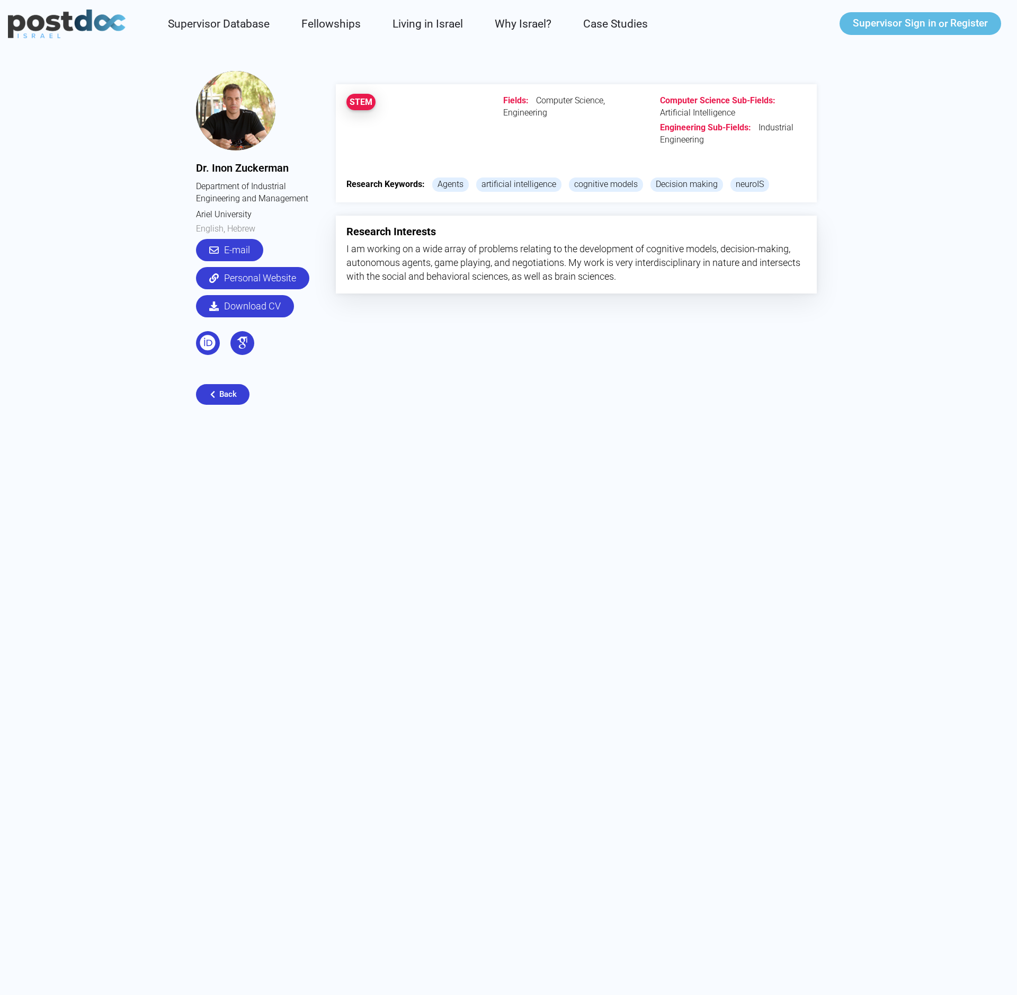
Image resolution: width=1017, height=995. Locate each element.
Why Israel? (523, 23)
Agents (450, 184)
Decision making (687, 184)
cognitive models (606, 184)
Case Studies (615, 23)
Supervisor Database (219, 23)
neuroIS (750, 184)
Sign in (894, 23)
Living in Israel (427, 23)
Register (969, 23)
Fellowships (331, 23)
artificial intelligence (518, 184)
